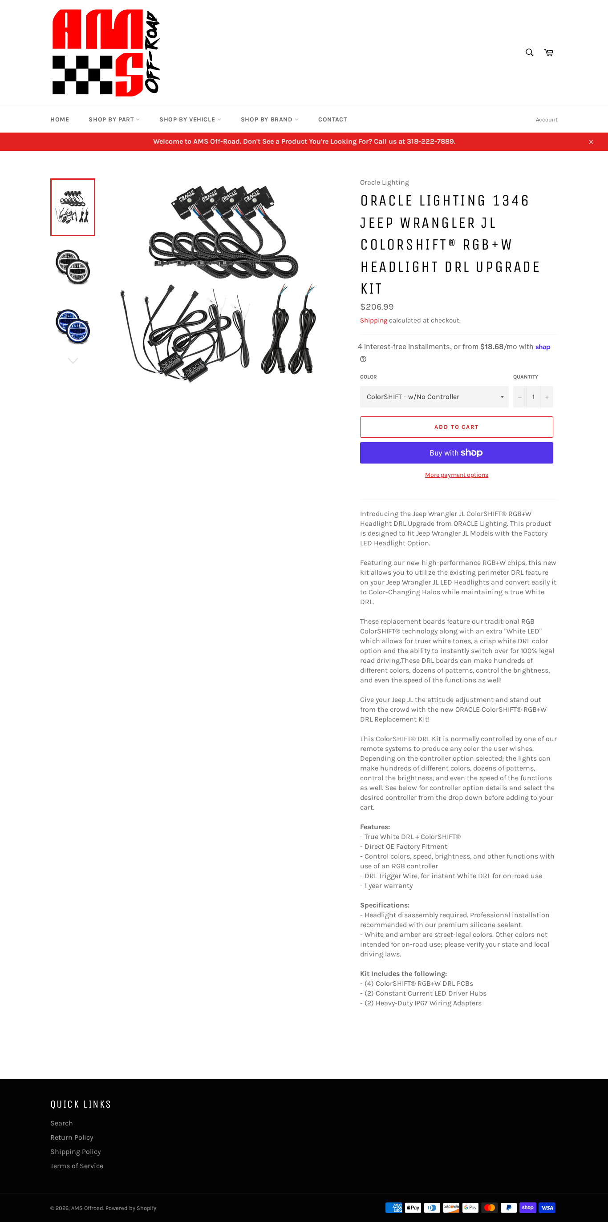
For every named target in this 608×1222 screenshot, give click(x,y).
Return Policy (71, 1137)
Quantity (525, 377)
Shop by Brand (268, 119)
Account (547, 119)
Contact (332, 119)
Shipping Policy (75, 1151)
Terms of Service (76, 1166)
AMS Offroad (87, 1208)
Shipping (373, 320)
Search (61, 1123)
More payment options (456, 475)
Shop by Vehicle (188, 119)
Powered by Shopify (130, 1208)
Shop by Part (112, 119)
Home (59, 119)
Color (368, 377)
